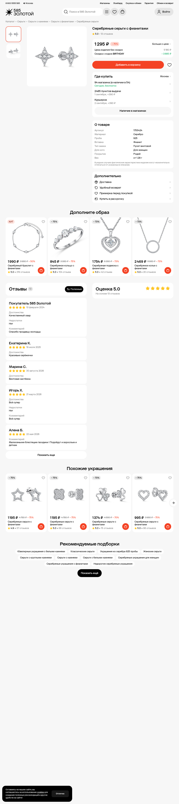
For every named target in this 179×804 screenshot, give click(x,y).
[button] (133, 84)
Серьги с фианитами (62, 21)
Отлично (60, 793)
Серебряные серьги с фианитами (20, 523)
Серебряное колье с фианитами (146, 267)
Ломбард (117, 3)
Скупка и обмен (133, 3)
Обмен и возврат (165, 3)
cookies (40, 792)
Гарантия (149, 3)
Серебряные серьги (88, 21)
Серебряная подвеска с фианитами (105, 267)
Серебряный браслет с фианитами (20, 267)
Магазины (105, 3)
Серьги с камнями (38, 21)
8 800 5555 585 (13, 3)
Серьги (21, 21)
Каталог (10, 21)
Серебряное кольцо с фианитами (62, 267)
